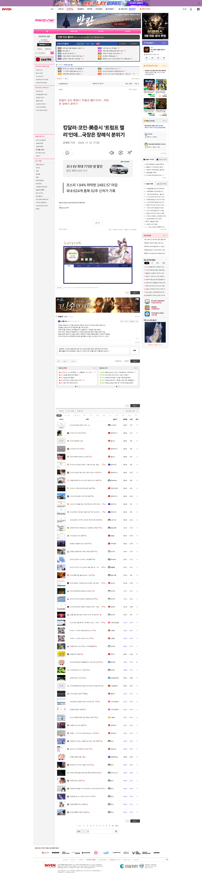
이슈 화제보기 (134, 43)
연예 (77, 415)
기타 (136, 415)
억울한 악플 (75, 757)
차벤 (37, 171)
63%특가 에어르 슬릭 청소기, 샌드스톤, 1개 (155, 246)
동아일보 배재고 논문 (78, 425)
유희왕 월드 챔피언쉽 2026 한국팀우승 (84, 773)
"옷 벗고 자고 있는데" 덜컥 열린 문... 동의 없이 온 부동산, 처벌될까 (93, 567)
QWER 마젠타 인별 (78, 812)
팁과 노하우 (39, 73)
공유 (110, 229)
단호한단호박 (63, 83)
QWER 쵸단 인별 (77, 804)
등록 (134, 350)
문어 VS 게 (75, 449)
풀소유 (113, 441)
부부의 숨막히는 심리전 (79, 456)
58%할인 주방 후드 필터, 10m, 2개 (153, 243)
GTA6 (37, 209)
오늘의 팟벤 (39, 146)
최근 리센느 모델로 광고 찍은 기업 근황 (84, 741)
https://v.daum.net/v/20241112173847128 (72, 203)
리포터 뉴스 (39, 70)
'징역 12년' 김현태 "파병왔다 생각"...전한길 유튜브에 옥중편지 (91, 607)
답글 (137, 338)
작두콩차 (113, 543)
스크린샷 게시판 (40, 104)
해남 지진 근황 (76, 535)
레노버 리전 (39, 193)
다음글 (64, 361)
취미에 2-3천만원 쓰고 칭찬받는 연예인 (84, 528)
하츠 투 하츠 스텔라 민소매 (80, 765)
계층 (123, 415)
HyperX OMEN (40, 190)
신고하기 (120, 229)
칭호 (98, 266)
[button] (75, 386)
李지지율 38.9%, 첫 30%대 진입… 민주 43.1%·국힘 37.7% (90, 622)
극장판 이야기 (40, 97)
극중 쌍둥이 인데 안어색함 (80, 496)
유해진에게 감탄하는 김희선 (80, 591)
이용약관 (80, 859)
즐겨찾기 (81, 411)
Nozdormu (114, 480)
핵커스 (113, 654)
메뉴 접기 (124, 266)
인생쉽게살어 (115, 678)
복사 (66, 78)
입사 (112, 741)
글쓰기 (135, 406)
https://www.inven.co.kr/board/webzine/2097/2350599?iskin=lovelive (81, 287)
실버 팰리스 (39, 196)
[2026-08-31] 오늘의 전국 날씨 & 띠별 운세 (85, 686)
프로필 (78, 266)
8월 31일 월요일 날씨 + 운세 (80, 575)
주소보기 (59, 78)
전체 (59, 415)
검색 (52, 53)
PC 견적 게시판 (40, 152)
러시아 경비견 (76, 433)
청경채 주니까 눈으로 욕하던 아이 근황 (84, 480)
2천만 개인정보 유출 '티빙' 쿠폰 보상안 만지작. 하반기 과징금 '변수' (92, 512)
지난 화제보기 (123, 43)
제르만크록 (114, 488)
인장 (69, 266)
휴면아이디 (114, 433)
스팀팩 (113, 630)
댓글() (135, 89)
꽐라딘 (113, 694)
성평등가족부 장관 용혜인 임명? (82, 717)
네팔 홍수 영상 (76, 441)
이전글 (73, 361)
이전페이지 (118, 361)
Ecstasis (113, 559)
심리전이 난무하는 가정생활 (80, 559)
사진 (116, 415)
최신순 (71, 316)
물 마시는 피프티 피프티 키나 (81, 796)
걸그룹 (38, 174)
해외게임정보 (40, 180)
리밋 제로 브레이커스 (42, 199)
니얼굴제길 (114, 686)
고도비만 (113, 425)
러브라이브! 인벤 (44, 36)
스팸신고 (127, 229)
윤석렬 (113, 662)
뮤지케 (113, 551)
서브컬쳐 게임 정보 (41, 186)
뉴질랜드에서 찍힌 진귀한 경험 (81, 551)
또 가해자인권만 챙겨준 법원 (81, 488)
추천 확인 (134, 229)
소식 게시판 (39, 76)
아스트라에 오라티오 (42, 205)
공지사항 (136, 859)
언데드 (113, 670)
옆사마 (113, 583)
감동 (129, 415)
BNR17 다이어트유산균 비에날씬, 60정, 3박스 (155, 253)
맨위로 (127, 361)
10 (112, 825)
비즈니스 (73, 859)
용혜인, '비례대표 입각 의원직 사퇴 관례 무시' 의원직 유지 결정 (91, 583)
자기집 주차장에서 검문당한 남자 (82, 599)
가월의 (113, 717)
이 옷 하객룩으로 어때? (79, 749)
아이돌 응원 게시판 (41, 94)
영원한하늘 (114, 757)
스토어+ (164, 66)
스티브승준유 (115, 701)
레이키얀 (113, 464)
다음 (116, 825)
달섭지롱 (113, 528)
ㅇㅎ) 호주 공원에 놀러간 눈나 (81, 630)
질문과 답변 (39, 100)
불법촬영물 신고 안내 (115, 859)
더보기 (90, 259)
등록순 (66, 316)
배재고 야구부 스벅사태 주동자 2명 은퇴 (84, 520)
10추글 (72, 411)
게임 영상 (39, 183)
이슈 (67, 415)
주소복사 (59, 287)
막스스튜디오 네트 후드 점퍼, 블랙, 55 (154, 239)
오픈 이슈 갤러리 (41, 140)
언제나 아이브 (76, 678)
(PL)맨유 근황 (76, 709)
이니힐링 (86, 259)
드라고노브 (114, 773)
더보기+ (95, 368)
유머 (84, 415)
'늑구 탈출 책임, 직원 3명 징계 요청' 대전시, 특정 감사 (88, 504)
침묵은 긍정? (76, 694)
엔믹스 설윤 (75, 780)
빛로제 (113, 607)
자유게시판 (39, 91)
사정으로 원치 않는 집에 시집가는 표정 (84, 472)
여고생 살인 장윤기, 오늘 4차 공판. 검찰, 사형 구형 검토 (89, 464)
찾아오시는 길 (127, 859)
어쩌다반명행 (115, 622)
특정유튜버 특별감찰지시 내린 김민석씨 (84, 662)
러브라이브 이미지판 (42, 79)
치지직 (38, 167)
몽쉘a (112, 535)
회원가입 (39, 49)
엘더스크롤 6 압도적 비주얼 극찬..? (83, 701)
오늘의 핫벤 (39, 143)
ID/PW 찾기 (48, 49)
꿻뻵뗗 (113, 567)
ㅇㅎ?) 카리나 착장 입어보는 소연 (82, 733)
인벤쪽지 (82, 259)
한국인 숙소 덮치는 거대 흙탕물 (81, 646)
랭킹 (88, 266)
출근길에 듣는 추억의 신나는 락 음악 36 (84, 614)
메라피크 (113, 725)
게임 (103, 415)
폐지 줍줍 (75, 654)
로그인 (184, 9)
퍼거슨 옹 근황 (76, 725)
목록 (130, 89)
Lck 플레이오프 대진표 (79, 543)
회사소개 (65, 859)
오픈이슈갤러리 (135, 78)
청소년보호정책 (102, 859)
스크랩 (114, 229)
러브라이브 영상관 (41, 82)
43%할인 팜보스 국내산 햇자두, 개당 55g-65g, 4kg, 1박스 (155, 250)
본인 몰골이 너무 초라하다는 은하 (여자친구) (86, 788)
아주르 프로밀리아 (41, 202)
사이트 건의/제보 (41, 107)
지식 (110, 415)
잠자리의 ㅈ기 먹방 (78, 670)
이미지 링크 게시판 (41, 110)
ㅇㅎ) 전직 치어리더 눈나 (79, 638)
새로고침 (137, 316)
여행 (37, 177)
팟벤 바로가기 (40, 164)
